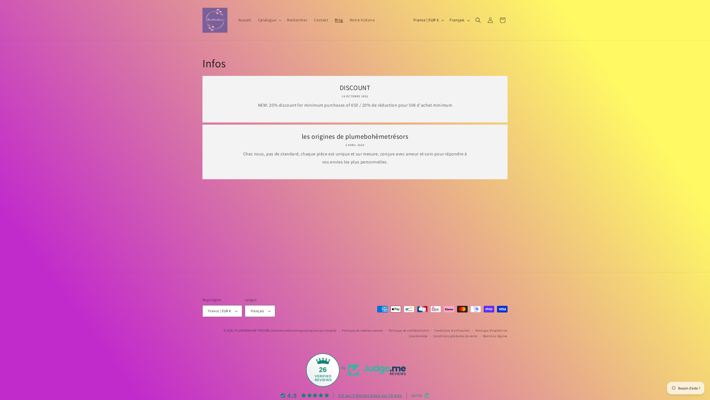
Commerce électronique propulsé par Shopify (303, 330)
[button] (269, 20)
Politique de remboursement (362, 330)
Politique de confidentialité (409, 330)
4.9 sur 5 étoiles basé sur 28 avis (370, 395)
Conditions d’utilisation (452, 330)
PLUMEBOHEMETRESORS (252, 330)
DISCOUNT (355, 87)
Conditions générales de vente (455, 336)
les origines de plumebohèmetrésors (355, 136)
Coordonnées (418, 336)
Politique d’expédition (491, 330)
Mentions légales (495, 336)
